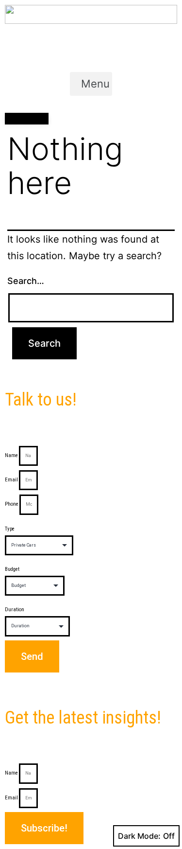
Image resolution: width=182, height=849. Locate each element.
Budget (12, 569)
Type (10, 529)
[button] (91, 83)
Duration (14, 609)
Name (11, 455)
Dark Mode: (139, 836)
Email (11, 480)
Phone (11, 504)
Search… (25, 281)
